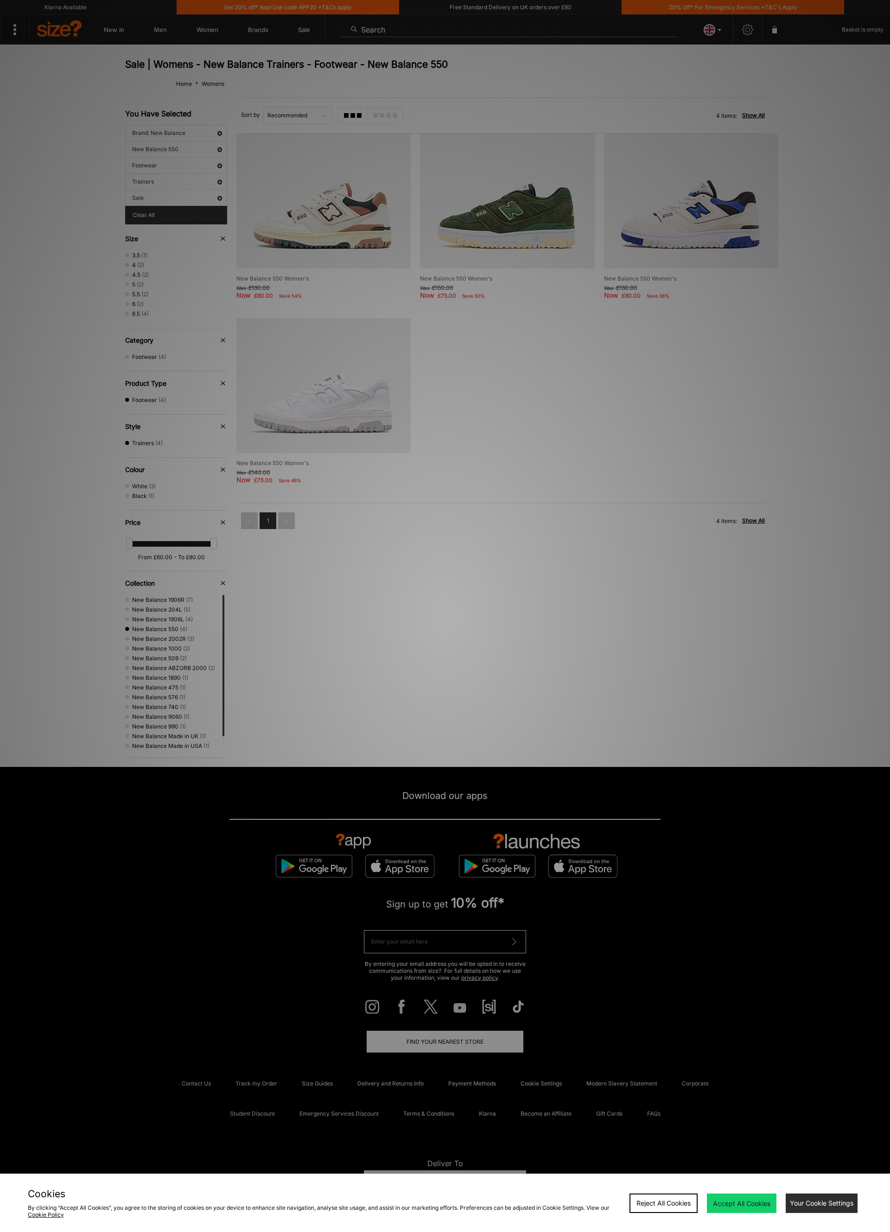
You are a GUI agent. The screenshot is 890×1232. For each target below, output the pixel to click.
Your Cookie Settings (821, 1203)
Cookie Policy (46, 1214)
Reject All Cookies (663, 1203)
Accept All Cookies (741, 1203)
